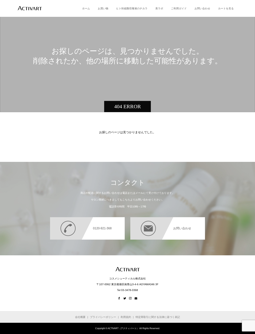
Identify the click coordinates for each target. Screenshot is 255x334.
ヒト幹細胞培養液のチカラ (131, 8)
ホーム (86, 8)
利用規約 (126, 316)
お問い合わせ (202, 8)
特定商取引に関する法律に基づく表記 (158, 316)
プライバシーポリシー (103, 316)
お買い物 (103, 8)
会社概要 (80, 316)
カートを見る (226, 8)
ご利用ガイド (179, 8)
